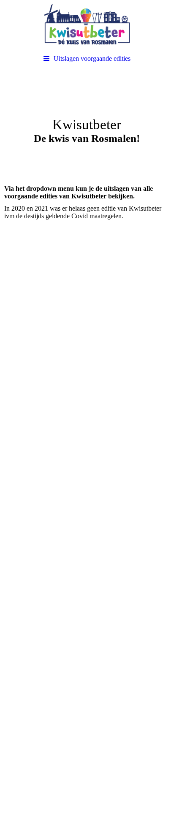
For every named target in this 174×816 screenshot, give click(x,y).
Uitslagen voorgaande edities (92, 58)
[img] (87, 25)
